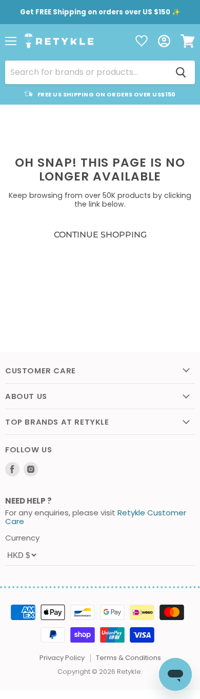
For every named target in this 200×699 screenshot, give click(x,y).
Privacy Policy (62, 658)
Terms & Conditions (128, 658)
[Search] (181, 72)
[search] (86, 72)
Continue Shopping (100, 234)
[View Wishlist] (141, 42)
